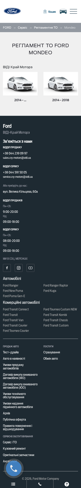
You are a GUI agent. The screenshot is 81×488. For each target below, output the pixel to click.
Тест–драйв (11, 352)
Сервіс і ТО (10, 442)
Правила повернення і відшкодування (17, 427)
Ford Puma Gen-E (14, 296)
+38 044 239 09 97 (15, 153)
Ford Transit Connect (16, 309)
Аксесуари (10, 461)
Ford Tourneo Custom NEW (60, 309)
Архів (6, 413)
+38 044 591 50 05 (15, 172)
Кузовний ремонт (14, 448)
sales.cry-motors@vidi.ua (17, 157)
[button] (49, 11)
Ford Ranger (10, 285)
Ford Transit (10, 315)
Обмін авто (50, 358)
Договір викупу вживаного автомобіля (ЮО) (20, 385)
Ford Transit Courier (15, 325)
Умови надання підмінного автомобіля (18, 405)
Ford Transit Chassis (55, 320)
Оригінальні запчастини (18, 455)
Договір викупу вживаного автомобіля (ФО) (20, 376)
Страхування (51, 352)
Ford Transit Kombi (55, 315)
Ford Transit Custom (56, 325)
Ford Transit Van (13, 320)
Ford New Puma (13, 291)
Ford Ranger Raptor (55, 285)
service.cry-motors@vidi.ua (18, 176)
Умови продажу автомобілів (13, 366)
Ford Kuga (49, 291)
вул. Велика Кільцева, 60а (20, 191)
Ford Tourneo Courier (16, 331)
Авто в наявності (14, 358)
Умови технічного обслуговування (14, 395)
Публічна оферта (14, 419)
